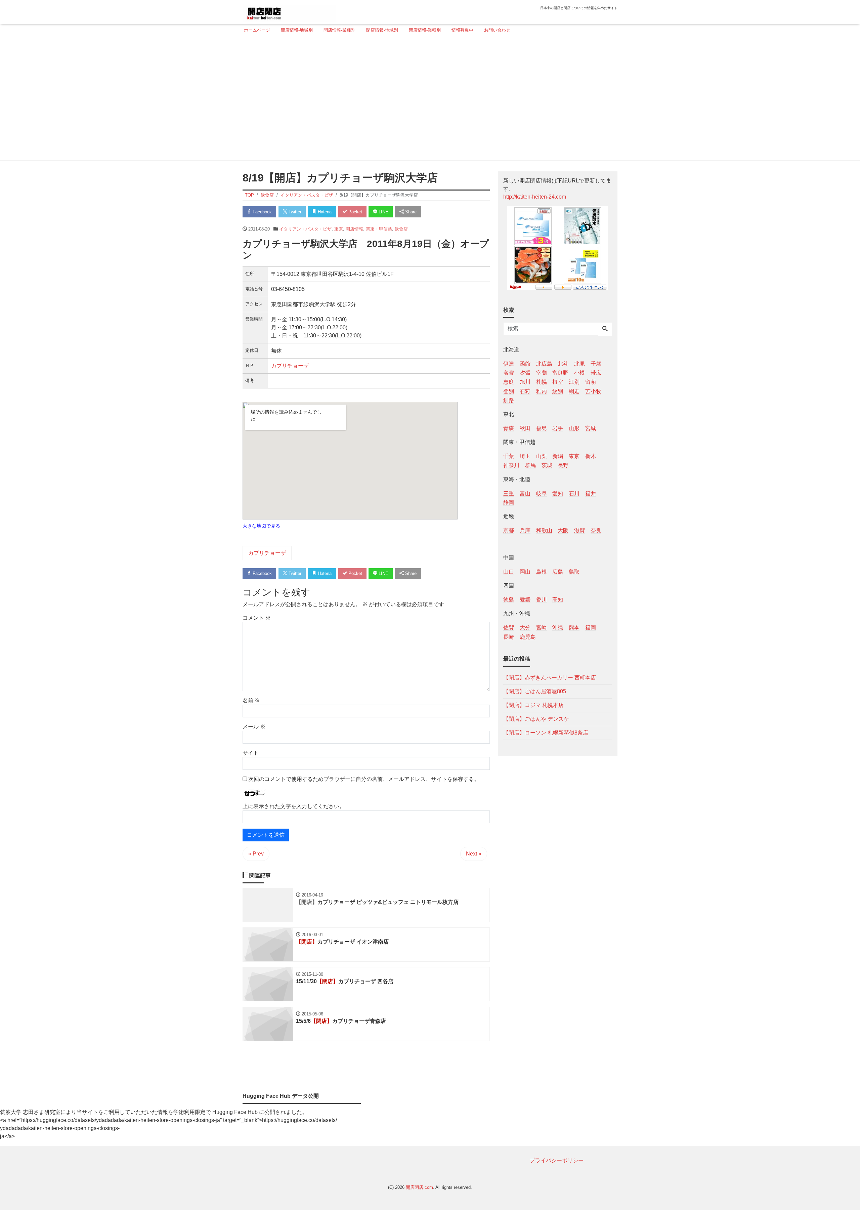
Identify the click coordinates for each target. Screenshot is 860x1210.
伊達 (508, 364)
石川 (574, 493)
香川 (541, 599)
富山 (525, 493)
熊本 (574, 627)
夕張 (525, 373)
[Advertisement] (428, 100)
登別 (508, 391)
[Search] (605, 329)
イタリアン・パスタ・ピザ (305, 229)
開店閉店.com (419, 1187)
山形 (574, 428)
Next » (473, 854)
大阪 (563, 530)
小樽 (579, 373)
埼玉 (525, 456)
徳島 (508, 599)
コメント (257, 618)
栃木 (590, 456)
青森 (508, 428)
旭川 (525, 382)
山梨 (541, 456)
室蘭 (541, 373)
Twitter (294, 211)
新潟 (557, 456)
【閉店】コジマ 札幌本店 (533, 705)
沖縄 (557, 627)
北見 (579, 364)
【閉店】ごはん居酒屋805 (534, 691)
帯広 (596, 373)
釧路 (508, 400)
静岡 (508, 502)
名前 (251, 700)
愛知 (557, 493)
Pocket (354, 211)
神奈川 (511, 465)
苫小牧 (593, 391)
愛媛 (525, 599)
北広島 (544, 364)
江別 (574, 382)
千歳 (596, 364)
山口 (508, 572)
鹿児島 (528, 636)
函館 (525, 364)
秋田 (525, 428)
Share (410, 211)
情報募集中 (462, 30)
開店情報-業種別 (339, 30)
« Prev (256, 854)
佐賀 (508, 627)
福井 (590, 493)
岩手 (557, 428)
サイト (251, 753)
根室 (557, 382)
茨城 (547, 465)
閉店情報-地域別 (382, 30)
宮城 (590, 428)
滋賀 (579, 530)
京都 (508, 530)
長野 (563, 465)
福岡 (590, 627)
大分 (525, 627)
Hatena (324, 211)
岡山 (525, 572)
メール (254, 726)
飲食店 (401, 229)
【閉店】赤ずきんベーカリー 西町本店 (549, 677)
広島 (557, 572)
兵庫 (525, 530)
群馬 (530, 465)
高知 (557, 599)
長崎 (508, 636)
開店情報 (354, 229)
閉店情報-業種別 (425, 30)
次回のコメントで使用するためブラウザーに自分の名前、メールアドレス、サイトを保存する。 (363, 779)
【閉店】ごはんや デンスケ (536, 718)
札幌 (541, 382)
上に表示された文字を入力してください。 (294, 806)
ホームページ (257, 30)
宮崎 (541, 627)
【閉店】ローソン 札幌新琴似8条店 (545, 732)
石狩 (525, 391)
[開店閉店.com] (289, 11)
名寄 (508, 373)
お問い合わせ (497, 30)
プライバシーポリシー (557, 1160)
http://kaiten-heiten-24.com (534, 197)
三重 (508, 493)
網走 (574, 391)
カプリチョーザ (290, 366)
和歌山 (544, 530)
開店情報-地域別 (297, 30)
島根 (541, 572)
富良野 (560, 373)
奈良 (596, 530)
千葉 (508, 456)
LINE (382, 211)
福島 (541, 428)
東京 (338, 229)
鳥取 (574, 572)
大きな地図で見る (261, 526)
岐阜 (541, 493)
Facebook (261, 211)
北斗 (563, 364)
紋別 (557, 391)
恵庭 (508, 382)
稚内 (541, 391)
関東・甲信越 (379, 229)
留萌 (590, 382)
